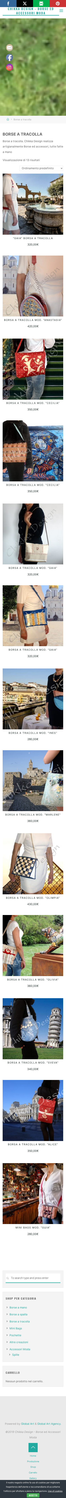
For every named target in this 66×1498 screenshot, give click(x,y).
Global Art (27, 1423)
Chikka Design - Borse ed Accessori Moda (31, 11)
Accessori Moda (20, 1349)
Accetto (33, 1495)
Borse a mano (18, 1307)
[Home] (8, 119)
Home (33, 1455)
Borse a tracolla (20, 1321)
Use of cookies (55, 1491)
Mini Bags (16, 1328)
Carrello (33, 1472)
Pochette (15, 1335)
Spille (15, 1354)
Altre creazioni (19, 1342)
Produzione (33, 1461)
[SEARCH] (8, 1278)
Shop (33, 1467)
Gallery (33, 1478)
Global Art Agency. (49, 1423)
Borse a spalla (18, 1314)
